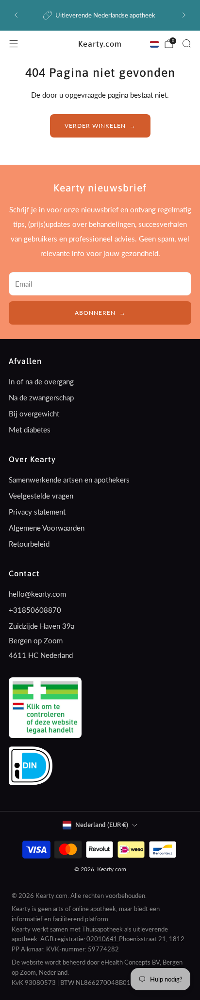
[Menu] (13, 44)
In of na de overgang (41, 381)
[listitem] (99, 15)
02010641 (102, 939)
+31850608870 (35, 609)
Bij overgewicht (34, 413)
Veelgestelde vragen (41, 495)
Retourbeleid (29, 543)
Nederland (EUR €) (101, 824)
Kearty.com (100, 43)
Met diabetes (29, 429)
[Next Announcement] (184, 15)
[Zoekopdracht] (186, 43)
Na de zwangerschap (41, 397)
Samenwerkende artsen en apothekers (69, 479)
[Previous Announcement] (16, 15)
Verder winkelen (95, 125)
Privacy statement (37, 511)
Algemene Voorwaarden (46, 527)
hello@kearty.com (37, 593)
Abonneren (95, 312)
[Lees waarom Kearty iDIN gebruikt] (30, 764)
